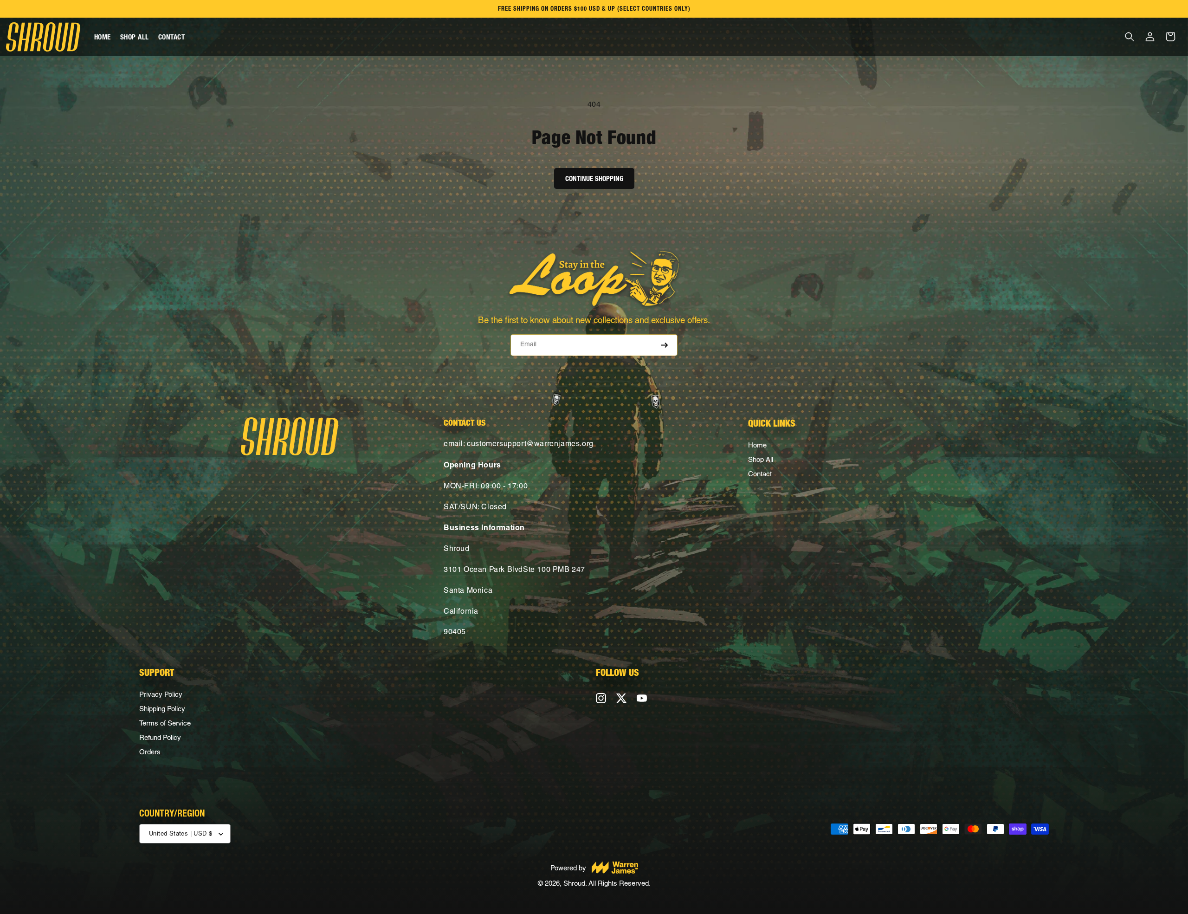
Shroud (574, 883)
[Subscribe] (662, 345)
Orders (150, 752)
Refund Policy (160, 737)
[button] (1129, 36)
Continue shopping (594, 178)
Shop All (760, 459)
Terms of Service (165, 723)
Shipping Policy (162, 709)
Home (757, 445)
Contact (760, 474)
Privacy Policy (160, 694)
